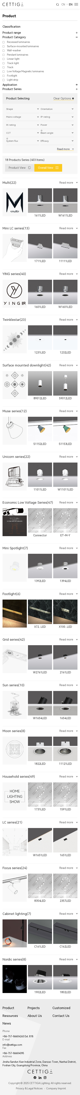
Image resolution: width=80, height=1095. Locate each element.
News (7, 1023)
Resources (10, 1016)
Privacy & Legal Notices (29, 1088)
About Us (35, 1016)
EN (70, 4)
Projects (34, 1008)
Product (8, 1008)
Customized (61, 1008)
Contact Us (60, 1016)
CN (63, 4)
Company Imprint (56, 1088)
